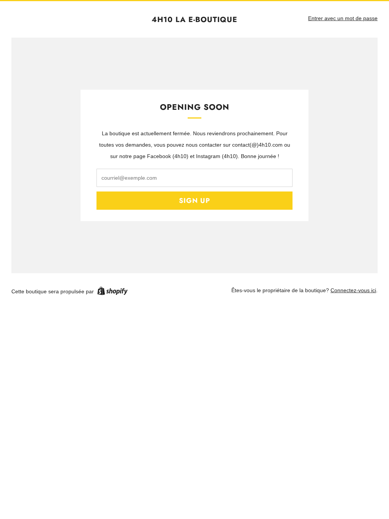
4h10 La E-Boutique (194, 19)
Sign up (194, 201)
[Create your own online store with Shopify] (112, 292)
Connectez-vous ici (353, 290)
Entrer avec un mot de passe (343, 18)
